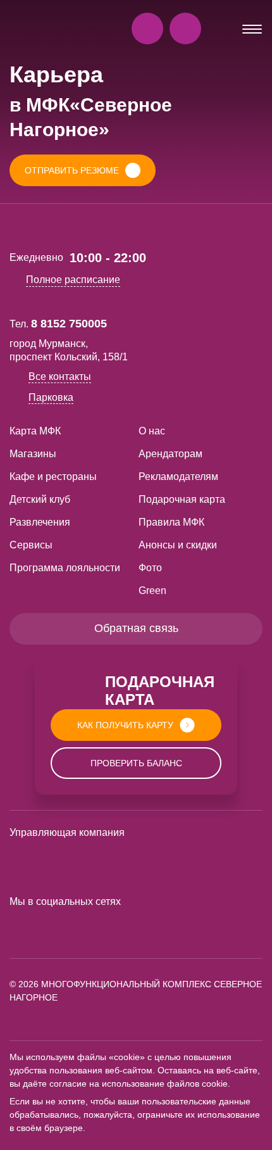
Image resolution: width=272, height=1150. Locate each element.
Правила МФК (171, 522)
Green (152, 590)
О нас (152, 431)
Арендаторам (170, 453)
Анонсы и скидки (178, 545)
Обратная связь (136, 628)
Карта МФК (35, 431)
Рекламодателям (178, 476)
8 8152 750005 (69, 323)
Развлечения (39, 522)
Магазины (32, 453)
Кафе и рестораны (53, 476)
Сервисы (31, 545)
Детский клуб (39, 499)
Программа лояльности (64, 567)
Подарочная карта (182, 499)
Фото (150, 567)
